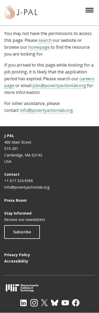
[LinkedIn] (23, 302)
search (45, 40)
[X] (44, 302)
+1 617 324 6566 (18, 180)
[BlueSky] (54, 302)
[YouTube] (65, 302)
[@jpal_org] (34, 302)
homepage (39, 47)
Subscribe (22, 231)
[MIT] (49, 288)
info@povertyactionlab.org (46, 110)
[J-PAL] (21, 13)
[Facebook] (75, 302)
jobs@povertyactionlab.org (59, 85)
